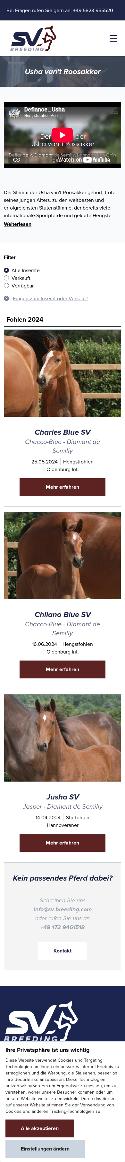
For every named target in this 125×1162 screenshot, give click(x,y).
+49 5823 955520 (93, 10)
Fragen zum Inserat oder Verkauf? (50, 298)
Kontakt (62, 950)
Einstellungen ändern (45, 1148)
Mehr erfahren (62, 487)
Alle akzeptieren (40, 1128)
